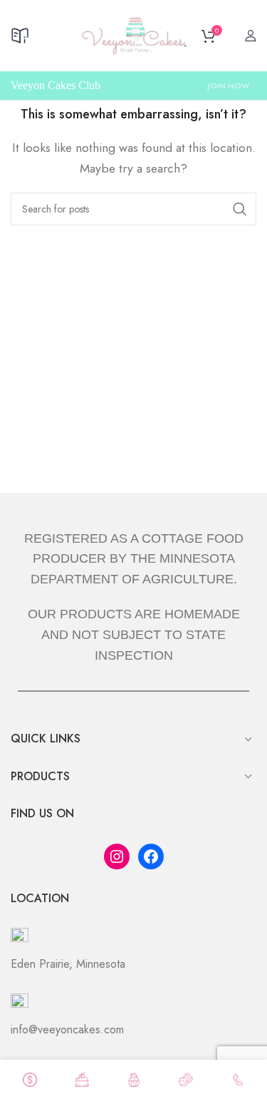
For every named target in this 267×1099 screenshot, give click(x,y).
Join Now (228, 85)
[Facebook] (151, 856)
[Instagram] (117, 856)
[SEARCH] (240, 209)
